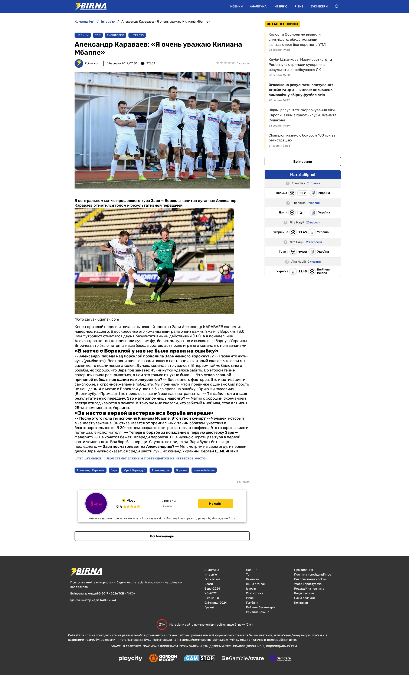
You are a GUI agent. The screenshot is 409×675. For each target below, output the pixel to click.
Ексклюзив (115, 35)
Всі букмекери (162, 536)
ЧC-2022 (210, 593)
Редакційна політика (309, 588)
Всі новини (302, 162)
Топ (98, 35)
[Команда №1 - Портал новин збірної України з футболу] (88, 6)
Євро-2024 (212, 588)
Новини (236, 6)
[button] (337, 6)
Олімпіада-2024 (215, 602)
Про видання (303, 570)
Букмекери (319, 6)
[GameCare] (281, 658)
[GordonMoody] (163, 658)
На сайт (215, 503)
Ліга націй (211, 598)
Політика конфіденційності (313, 574)
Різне (299, 6)
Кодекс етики (304, 593)
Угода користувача (308, 584)
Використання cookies (310, 579)
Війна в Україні (256, 584)
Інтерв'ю (280, 6)
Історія (251, 588)
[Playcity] (130, 658)
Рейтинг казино (257, 612)
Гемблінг (252, 602)
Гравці (209, 607)
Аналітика (258, 6)
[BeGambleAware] (243, 658)
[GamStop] (199, 658)
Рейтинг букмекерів (260, 607)
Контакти (301, 602)
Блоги (208, 584)
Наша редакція (304, 598)
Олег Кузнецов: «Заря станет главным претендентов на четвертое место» (141, 458)
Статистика (254, 593)
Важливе (252, 579)
